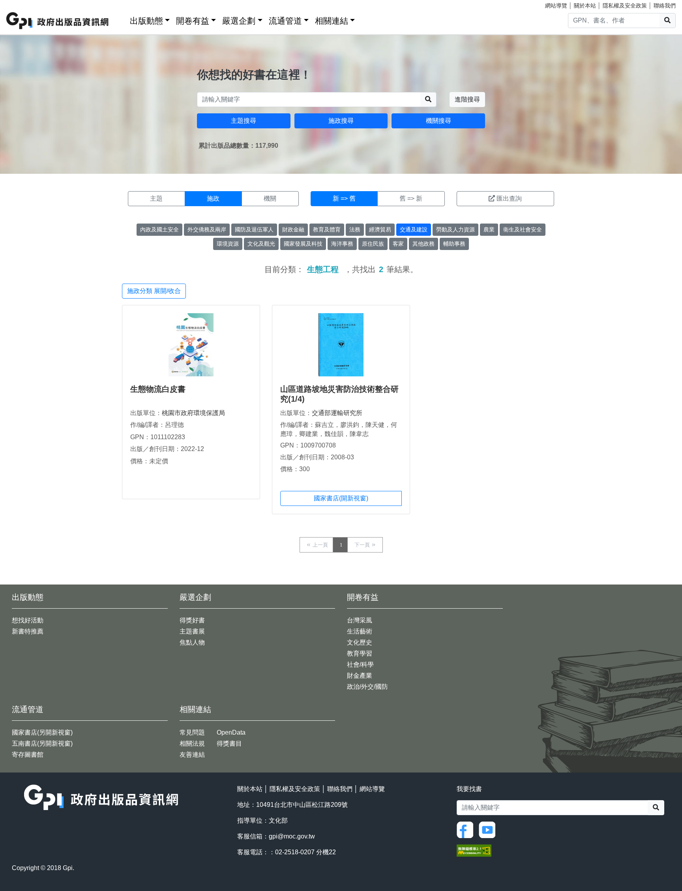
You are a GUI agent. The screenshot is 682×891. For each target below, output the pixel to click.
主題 (156, 198)
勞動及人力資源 (455, 229)
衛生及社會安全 (522, 229)
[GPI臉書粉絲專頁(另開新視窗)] (467, 829)
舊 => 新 (410, 198)
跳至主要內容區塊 (22, 4)
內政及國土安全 (159, 229)
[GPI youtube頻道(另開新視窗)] (489, 829)
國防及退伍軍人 (254, 229)
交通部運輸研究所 (337, 413)
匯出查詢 (509, 198)
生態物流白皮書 (157, 389)
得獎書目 (229, 743)
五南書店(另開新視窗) (42, 743)
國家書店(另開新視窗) (42, 732)
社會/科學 (360, 664)
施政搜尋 (341, 120)
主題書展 (192, 631)
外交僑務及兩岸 (206, 229)
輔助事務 (454, 244)
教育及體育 (327, 229)
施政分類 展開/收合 (154, 291)
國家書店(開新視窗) (341, 498)
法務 (354, 229)
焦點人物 (192, 642)
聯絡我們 (665, 5)
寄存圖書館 (27, 754)
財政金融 (293, 229)
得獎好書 (192, 620)
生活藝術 (359, 631)
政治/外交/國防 (367, 686)
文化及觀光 (261, 244)
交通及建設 (413, 229)
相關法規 (192, 743)
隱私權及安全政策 (625, 5)
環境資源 (228, 244)
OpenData (231, 732)
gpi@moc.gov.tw (292, 836)
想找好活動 (27, 620)
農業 (489, 229)
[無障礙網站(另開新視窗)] (474, 849)
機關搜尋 (438, 120)
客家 (398, 244)
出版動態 (146, 20)
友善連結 (192, 754)
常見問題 (192, 732)
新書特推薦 (27, 631)
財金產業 (359, 675)
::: (121, 19)
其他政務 (423, 244)
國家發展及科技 (303, 244)
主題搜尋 (243, 120)
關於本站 (585, 5)
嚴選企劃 (238, 20)
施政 (213, 198)
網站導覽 (556, 5)
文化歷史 (359, 642)
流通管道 (285, 20)
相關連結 (331, 20)
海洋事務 (342, 244)
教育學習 (359, 653)
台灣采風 (359, 620)
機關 (270, 198)
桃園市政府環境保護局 (193, 413)
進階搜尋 (467, 99)
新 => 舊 (344, 198)
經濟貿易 (380, 229)
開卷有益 (192, 20)
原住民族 (373, 244)
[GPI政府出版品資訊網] (57, 20)
